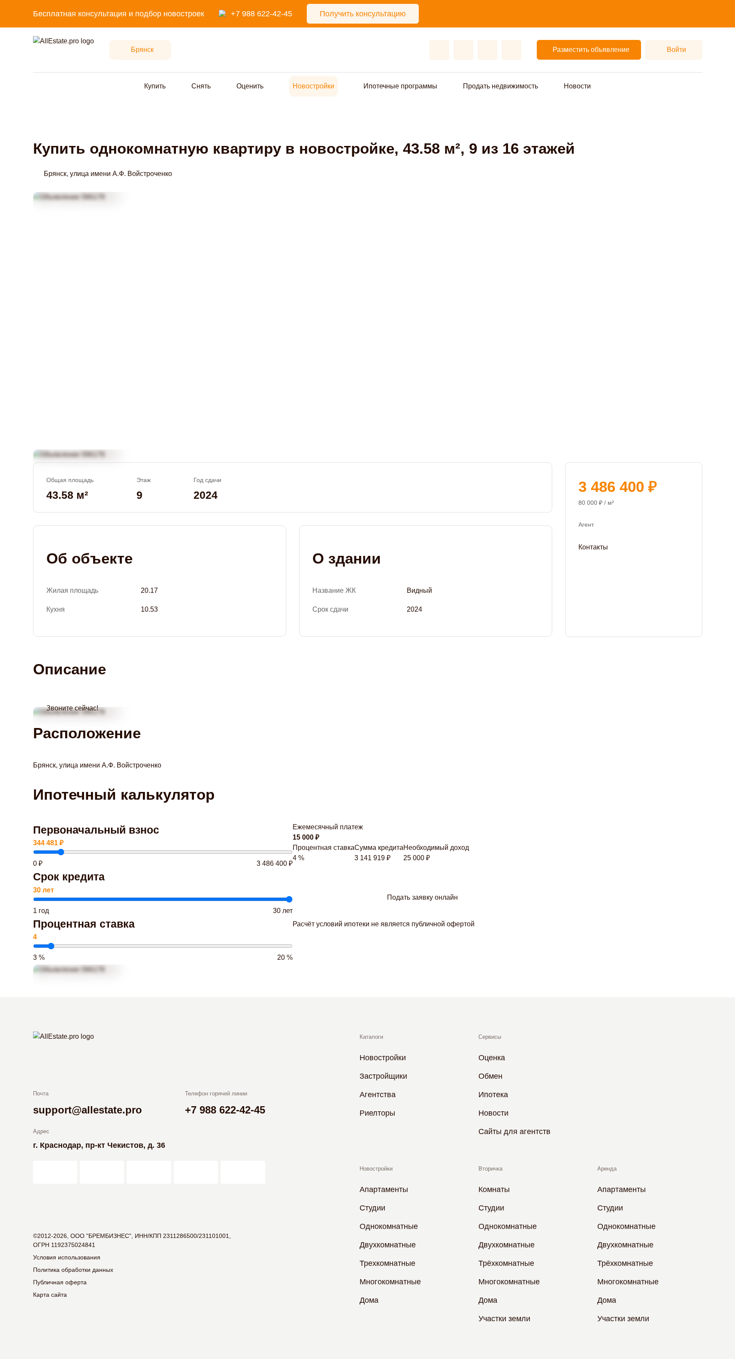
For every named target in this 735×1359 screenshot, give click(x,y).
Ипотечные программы (400, 86)
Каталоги (371, 1037)
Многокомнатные (390, 1281)
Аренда (607, 1168)
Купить (155, 86)
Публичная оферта (60, 1282)
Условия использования (66, 1257)
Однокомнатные (389, 1226)
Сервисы (489, 1037)
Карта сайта (50, 1294)
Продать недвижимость (500, 86)
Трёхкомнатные (506, 1263)
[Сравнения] (463, 50)
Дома (369, 1300)
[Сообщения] (487, 50)
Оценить (249, 86)
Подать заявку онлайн (422, 897)
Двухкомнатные (388, 1245)
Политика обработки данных (73, 1269)
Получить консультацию (363, 13)
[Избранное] (439, 50)
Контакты (593, 546)
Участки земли (504, 1318)
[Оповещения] (511, 50)
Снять (201, 86)
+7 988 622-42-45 (261, 13)
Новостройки (313, 86)
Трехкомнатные (387, 1263)
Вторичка (490, 1168)
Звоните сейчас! (72, 708)
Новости (577, 86)
